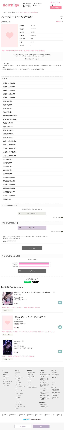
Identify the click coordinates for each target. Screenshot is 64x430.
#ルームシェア (45, 331)
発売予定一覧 (30, 374)
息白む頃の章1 (7, 159)
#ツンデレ (34, 331)
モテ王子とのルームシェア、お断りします (28, 317)
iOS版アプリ (55, 372)
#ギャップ (37, 307)
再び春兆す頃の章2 (9, 181)
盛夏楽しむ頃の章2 (9, 86)
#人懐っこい (15, 307)
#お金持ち (42, 50)
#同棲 (12, 50)
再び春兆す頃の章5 (9, 192)
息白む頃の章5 (7, 173)
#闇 (13, 356)
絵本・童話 (18, 401)
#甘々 (32, 307)
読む (41, 426)
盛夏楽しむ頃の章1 (9, 83)
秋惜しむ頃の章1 (8, 123)
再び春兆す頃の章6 (9, 195)
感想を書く (32, 228)
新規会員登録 (56, 7)
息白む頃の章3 (7, 166)
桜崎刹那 (58, 21)
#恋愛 (32, 50)
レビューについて (56, 217)
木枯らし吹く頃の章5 (9, 155)
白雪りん (16, 294)
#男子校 (23, 50)
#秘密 (39, 331)
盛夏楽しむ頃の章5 (9, 97)
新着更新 (5, 379)
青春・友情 (18, 384)
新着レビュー (6, 376)
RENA (15, 343)
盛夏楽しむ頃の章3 (9, 90)
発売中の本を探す (31, 372)
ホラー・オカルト (19, 393)
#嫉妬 (29, 307)
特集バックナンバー (44, 404)
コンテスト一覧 (43, 372)
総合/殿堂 (18, 372)
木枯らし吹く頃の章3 (9, 148)
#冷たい (9, 307)
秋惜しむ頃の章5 (8, 137)
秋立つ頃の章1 (7, 101)
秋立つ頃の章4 (7, 112)
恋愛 (16, 374)
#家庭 (36, 50)
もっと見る (32, 248)
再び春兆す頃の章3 (9, 184)
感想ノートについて (56, 231)
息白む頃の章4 (7, 170)
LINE (53, 384)
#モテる (4, 307)
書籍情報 (28, 5)
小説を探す (28, 3)
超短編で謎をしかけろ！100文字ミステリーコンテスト (44, 379)
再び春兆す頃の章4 (9, 188)
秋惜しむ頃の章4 (8, 134)
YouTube (54, 381)
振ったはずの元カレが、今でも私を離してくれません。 (33, 292)
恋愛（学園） (18, 382)
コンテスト (28, 7)
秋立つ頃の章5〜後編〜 (10, 119)
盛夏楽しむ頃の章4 (9, 94)
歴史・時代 (18, 397)
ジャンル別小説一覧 (7, 381)
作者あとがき (7, 199)
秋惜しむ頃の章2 (8, 126)
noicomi (29, 381)
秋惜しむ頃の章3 (8, 130)
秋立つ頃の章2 (7, 105)
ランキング (39, 3)
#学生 (3, 50)
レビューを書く (32, 213)
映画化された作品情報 (32, 387)
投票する (32, 271)
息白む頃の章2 (7, 163)
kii (3, 241)
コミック (37, 5)
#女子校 (28, 50)
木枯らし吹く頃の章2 (9, 144)
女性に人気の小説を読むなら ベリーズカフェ (56, 394)
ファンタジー (18, 395)
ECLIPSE (17, 341)
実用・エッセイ (19, 404)
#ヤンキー (4, 356)
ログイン (56, 5)
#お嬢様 (17, 50)
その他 (17, 408)
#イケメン (52, 331)
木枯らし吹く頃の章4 (9, 152)
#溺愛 (25, 307)
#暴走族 (10, 356)
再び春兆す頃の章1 (9, 177)
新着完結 (5, 374)
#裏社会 (17, 356)
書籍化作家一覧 (31, 376)
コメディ (17, 399)
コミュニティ (6, 385)
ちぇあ (16, 319)
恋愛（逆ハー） (19, 380)
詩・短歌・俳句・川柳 (20, 406)
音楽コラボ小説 (6, 383)
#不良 (21, 356)
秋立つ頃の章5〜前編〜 (10, 115)
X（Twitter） (54, 379)
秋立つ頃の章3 (7, 108)
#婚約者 (8, 50)
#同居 (3, 331)
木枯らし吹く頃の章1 (9, 141)
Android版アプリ (55, 374)
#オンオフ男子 (28, 331)
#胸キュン (20, 307)
